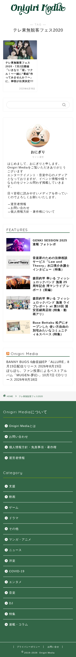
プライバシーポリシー (28, 647)
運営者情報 (18, 204)
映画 (12, 496)
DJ (11, 603)
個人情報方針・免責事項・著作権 (33, 447)
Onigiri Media (24, 353)
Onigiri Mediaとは (22, 426)
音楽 (12, 592)
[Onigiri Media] (38, 14)
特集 (12, 614)
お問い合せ (53, 647)
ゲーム (14, 507)
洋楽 (12, 560)
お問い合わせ (20, 207)
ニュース (15, 550)
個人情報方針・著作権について (33, 211)
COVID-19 (16, 571)
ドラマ (14, 518)
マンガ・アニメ (20, 539)
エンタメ (15, 582)
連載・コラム (18, 624)
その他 (14, 528)
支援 (12, 486)
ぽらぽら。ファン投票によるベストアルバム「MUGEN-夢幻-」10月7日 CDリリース (37, 375)
